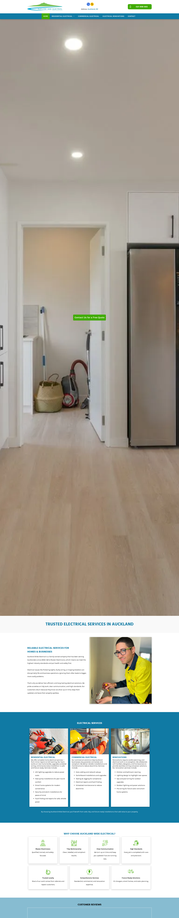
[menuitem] (46, 16)
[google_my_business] (88, 4)
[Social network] (92, 4)
